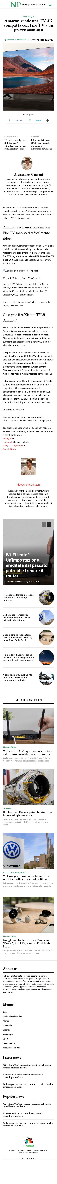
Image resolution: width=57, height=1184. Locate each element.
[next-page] (49, 524)
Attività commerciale (15, 872)
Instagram (8, 438)
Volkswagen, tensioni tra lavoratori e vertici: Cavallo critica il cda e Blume (17, 618)
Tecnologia (28, 16)
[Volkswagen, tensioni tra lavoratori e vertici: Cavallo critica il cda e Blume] (46, 617)
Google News (9, 449)
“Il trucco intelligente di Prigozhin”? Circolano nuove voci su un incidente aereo (15, 144)
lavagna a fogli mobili (13, 445)
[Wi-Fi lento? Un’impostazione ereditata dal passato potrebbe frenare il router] (28, 726)
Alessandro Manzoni (16, 40)
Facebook (7, 442)
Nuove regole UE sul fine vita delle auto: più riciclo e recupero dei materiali (17, 678)
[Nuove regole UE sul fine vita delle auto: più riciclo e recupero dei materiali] (46, 677)
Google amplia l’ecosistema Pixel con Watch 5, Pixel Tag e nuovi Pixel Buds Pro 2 (18, 638)
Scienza (7, 808)
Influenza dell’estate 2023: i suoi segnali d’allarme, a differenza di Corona (41, 144)
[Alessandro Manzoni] (28, 163)
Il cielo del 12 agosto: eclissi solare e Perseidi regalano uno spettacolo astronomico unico (19, 658)
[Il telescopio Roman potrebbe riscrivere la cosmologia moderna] (46, 597)
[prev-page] (44, 524)
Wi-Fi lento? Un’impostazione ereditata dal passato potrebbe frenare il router (27, 565)
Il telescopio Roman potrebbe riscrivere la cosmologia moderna (18, 598)
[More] (48, 120)
